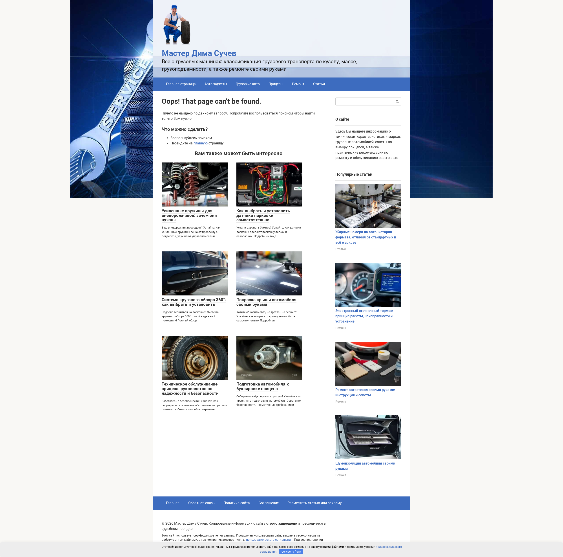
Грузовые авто (248, 84)
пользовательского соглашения (269, 540)
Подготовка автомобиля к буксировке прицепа (262, 386)
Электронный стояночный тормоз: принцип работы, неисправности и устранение (364, 316)
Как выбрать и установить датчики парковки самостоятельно (263, 215)
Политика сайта (236, 503)
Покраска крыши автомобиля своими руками (266, 302)
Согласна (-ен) (291, 551)
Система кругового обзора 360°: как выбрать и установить (194, 302)
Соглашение (269, 503)
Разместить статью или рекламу (314, 503)
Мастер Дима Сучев (199, 53)
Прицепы (276, 84)
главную (201, 143)
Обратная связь (201, 503)
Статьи (319, 84)
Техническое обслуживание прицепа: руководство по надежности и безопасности (190, 389)
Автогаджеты (216, 84)
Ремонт (298, 84)
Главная (172, 503)
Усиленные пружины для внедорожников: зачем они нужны (189, 215)
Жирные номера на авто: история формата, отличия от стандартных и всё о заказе (365, 237)
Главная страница (181, 84)
